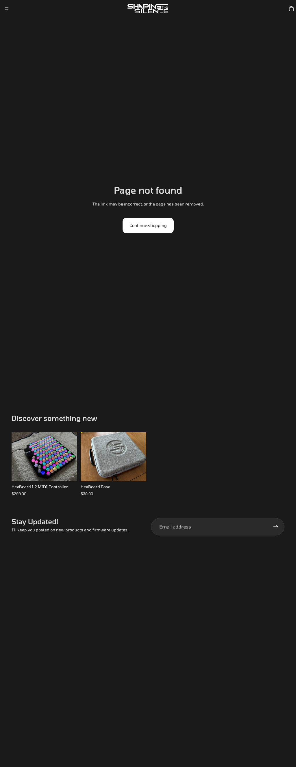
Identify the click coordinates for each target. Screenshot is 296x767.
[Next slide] (70, 456)
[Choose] (68, 472)
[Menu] (6, 8)
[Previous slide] (18, 456)
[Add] (137, 472)
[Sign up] (276, 527)
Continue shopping (148, 225)
